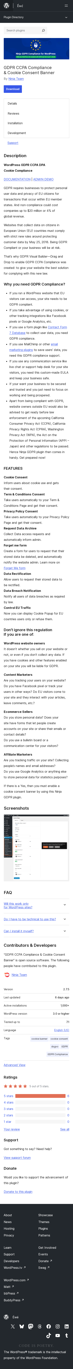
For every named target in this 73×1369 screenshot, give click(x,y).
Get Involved (47, 1247)
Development (17, 133)
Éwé (16, 1317)
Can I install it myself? (19, 931)
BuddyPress (14, 1300)
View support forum (17, 1157)
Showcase (45, 1215)
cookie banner (39, 1038)
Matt (9, 1287)
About (8, 1215)
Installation (15, 123)
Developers (11, 1261)
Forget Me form (14, 568)
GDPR (64, 1046)
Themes (43, 1222)
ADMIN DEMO (43, 179)
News (8, 1222)
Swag (44, 1268)
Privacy (9, 1235)
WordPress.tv (15, 1268)
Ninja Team (16, 79)
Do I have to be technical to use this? (30, 919)
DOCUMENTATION (17, 179)
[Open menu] (67, 5)
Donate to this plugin (18, 1192)
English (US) (61, 1030)
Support (12, 143)
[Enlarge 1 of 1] (64, 819)
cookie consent (59, 1038)
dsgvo (54, 1046)
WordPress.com (16, 1280)
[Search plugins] (43, 30)
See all (64, 1129)
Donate (45, 1261)
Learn (7, 1247)
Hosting (9, 1228)
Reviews (13, 113)
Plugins (43, 1228)
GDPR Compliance (58, 1054)
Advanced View (14, 1065)
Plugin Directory (14, 17)
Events (43, 1254)
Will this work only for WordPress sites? (18, 905)
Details (12, 103)
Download (12, 89)
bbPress (11, 1293)
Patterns (44, 1235)
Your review (12, 1129)
